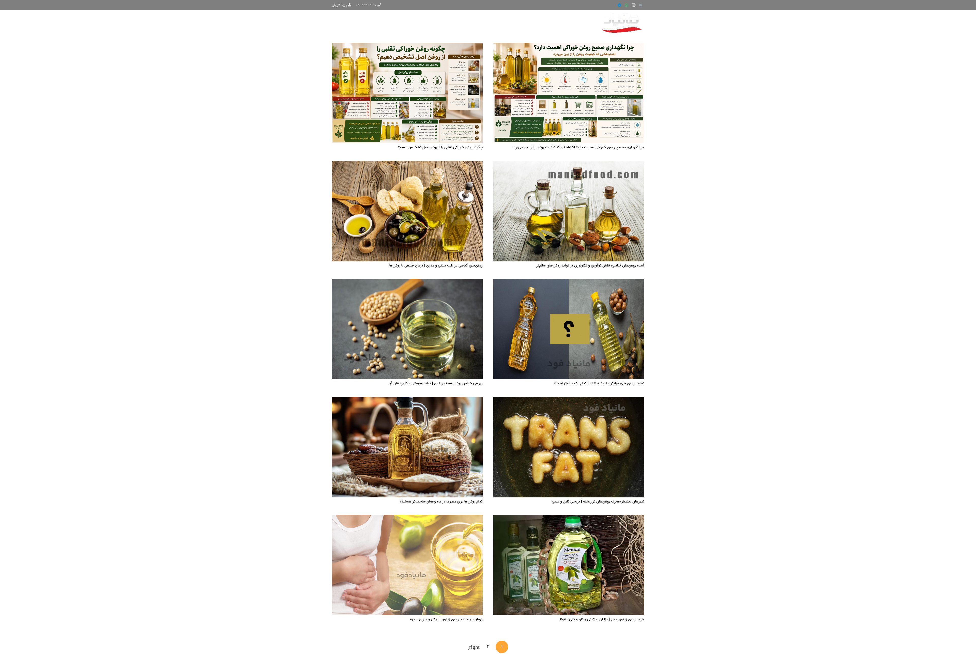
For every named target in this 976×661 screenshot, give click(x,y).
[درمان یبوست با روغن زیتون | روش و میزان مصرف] (407, 518)
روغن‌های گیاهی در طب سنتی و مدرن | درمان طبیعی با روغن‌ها (436, 265)
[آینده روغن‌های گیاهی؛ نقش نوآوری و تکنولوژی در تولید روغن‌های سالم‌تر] (568, 164)
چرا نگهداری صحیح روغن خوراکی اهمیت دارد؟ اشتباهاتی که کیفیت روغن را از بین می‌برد (579, 147)
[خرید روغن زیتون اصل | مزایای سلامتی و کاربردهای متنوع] (568, 518)
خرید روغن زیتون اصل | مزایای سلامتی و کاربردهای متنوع (602, 619)
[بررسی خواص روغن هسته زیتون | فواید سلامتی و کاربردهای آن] (407, 282)
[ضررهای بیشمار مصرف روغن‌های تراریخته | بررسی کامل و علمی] (568, 400)
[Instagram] (633, 5)
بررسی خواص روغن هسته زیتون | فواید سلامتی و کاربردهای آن (436, 383)
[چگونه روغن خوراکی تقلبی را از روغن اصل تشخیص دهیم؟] (407, 46)
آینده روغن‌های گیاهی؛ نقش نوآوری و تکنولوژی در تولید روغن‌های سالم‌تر (590, 265)
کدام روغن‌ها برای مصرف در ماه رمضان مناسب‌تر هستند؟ (441, 501)
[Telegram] (619, 5)
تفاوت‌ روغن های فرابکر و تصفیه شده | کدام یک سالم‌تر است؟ (599, 383)
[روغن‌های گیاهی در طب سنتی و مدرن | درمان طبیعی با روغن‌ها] (407, 164)
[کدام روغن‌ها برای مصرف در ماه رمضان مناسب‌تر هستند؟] (407, 400)
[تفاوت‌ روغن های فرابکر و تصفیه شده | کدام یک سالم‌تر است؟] (568, 282)
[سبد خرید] (339, 23)
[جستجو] (351, 23)
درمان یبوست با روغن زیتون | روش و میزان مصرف (445, 619)
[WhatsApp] (626, 5)
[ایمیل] (640, 5)
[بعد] (474, 647)
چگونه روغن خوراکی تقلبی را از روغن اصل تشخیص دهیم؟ (440, 147)
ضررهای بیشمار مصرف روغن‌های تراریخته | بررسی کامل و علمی (598, 501)
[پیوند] (622, 23)
